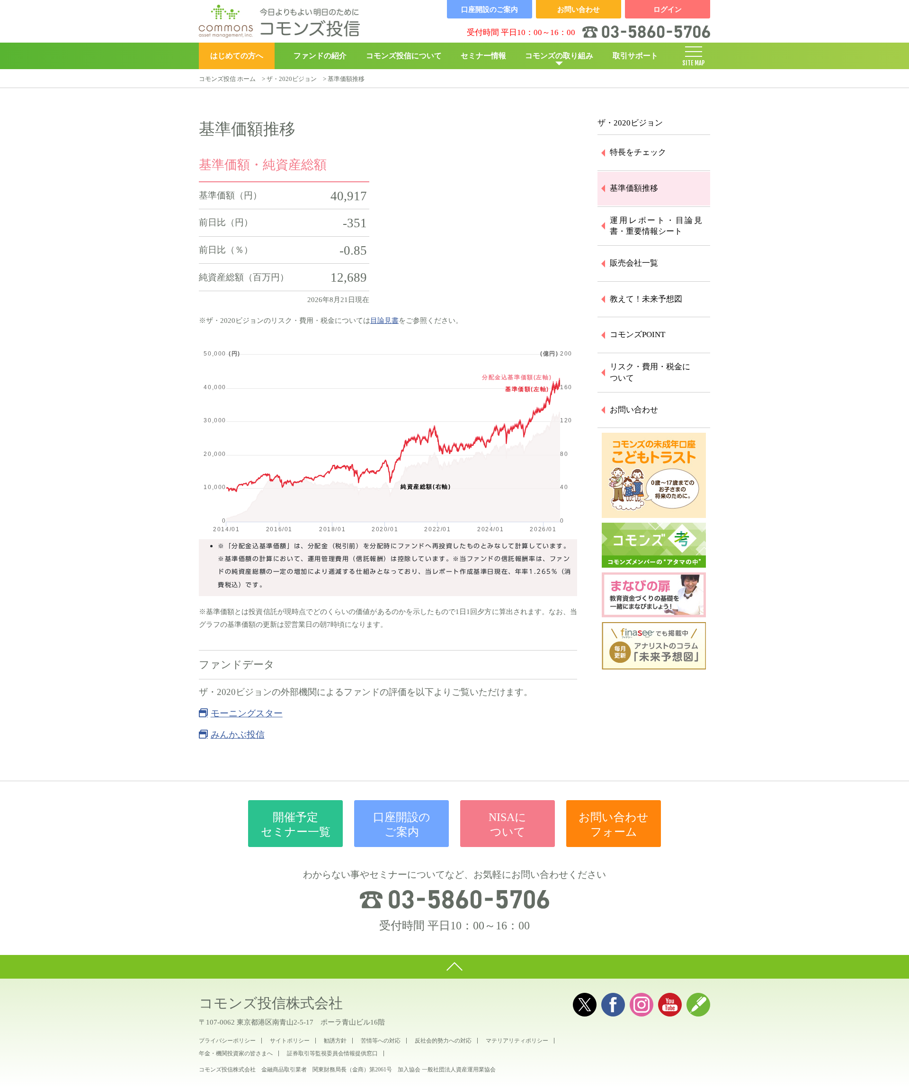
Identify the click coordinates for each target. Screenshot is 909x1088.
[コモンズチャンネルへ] (670, 1005)
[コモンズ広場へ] (698, 1005)
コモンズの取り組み (559, 56)
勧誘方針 (335, 1040)
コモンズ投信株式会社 (271, 1003)
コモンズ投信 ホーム (227, 78)
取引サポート (635, 56)
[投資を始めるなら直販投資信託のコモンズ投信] (279, 21)
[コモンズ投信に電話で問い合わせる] (454, 899)
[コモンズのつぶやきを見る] (585, 1005)
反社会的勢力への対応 (443, 1040)
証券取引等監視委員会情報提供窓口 (332, 1053)
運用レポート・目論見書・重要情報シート (656, 226)
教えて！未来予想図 (646, 298)
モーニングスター (247, 713)
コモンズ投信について (404, 56)
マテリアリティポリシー (517, 1040)
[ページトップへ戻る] (454, 967)
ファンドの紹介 (320, 56)
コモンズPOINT (637, 334)
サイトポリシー (290, 1040)
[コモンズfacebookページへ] (613, 1005)
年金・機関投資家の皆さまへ (236, 1053)
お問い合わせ (634, 409)
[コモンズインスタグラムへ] (641, 1005)
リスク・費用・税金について (650, 372)
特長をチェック (638, 152)
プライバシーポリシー (227, 1040)
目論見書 (384, 320)
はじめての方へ (236, 56)
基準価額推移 (634, 188)
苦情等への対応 (381, 1040)
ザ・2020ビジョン (292, 78)
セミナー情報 (483, 56)
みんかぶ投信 (238, 735)
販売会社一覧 (634, 263)
